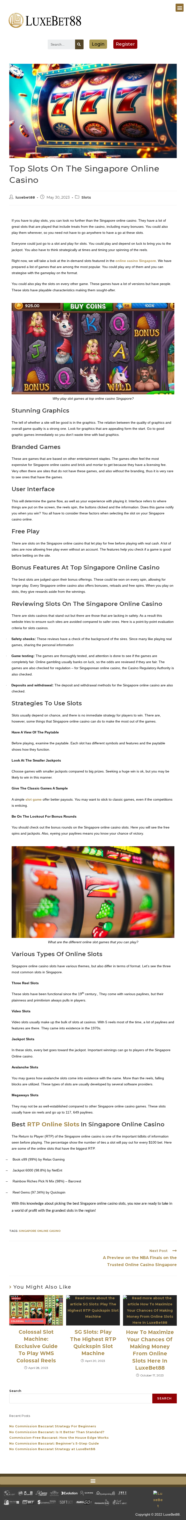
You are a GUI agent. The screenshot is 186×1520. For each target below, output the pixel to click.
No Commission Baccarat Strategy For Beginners (52, 1426)
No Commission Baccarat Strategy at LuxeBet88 (52, 1449)
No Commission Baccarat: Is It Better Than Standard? (56, 1432)
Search (15, 1391)
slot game (34, 799)
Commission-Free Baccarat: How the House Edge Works (59, 1437)
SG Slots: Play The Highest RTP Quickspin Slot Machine (93, 1342)
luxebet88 (25, 197)
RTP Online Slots (53, 1124)
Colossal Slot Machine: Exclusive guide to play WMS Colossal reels (36, 1346)
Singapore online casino (40, 1231)
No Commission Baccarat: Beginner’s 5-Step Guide (54, 1443)
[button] (180, 8)
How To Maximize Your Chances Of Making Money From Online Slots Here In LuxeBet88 (150, 1350)
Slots (86, 197)
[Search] (79, 44)
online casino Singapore (136, 261)
